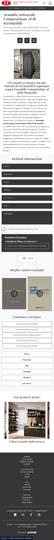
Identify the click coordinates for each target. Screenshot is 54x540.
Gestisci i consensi (24, 538)
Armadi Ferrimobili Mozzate (27, 329)
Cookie (11, 538)
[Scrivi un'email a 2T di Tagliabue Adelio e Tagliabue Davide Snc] (23, 514)
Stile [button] (27, 366)
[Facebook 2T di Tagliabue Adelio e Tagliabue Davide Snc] (31, 514)
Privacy (4, 538)
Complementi (27, 497)
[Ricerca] (44, 3)
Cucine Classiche (27, 472)
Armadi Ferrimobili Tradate (27, 324)
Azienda (27, 457)
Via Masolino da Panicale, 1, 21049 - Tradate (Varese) (27, 511)
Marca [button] (27, 354)
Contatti (27, 464)
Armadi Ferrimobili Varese (26, 346)
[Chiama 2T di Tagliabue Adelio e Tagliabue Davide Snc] (15, 514)
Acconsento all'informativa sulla (22, 229)
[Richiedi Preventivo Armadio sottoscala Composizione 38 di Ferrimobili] (20, 40)
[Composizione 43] (5, 40)
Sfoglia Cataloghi (27, 461)
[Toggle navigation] (50, 3)
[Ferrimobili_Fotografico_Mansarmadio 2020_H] (14, 293)
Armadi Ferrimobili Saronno (27, 340)
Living (27, 474)
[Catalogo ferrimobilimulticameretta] (39, 293)
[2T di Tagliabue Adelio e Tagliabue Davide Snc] (6, 3)
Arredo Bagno (27, 502)
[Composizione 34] (48, 40)
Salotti (27, 477)
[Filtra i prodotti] (27, 40)
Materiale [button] (27, 360)
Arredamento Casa (20, 8)
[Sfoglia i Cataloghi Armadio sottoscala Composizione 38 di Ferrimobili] (34, 40)
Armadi (30, 8)
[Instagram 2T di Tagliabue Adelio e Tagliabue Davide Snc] (39, 514)
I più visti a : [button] (27, 383)
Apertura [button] (27, 377)
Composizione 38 (40, 8)
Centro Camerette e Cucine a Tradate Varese (26, 3)
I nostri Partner (27, 459)
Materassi (27, 495)
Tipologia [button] (27, 372)
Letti (27, 482)
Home (10, 8)
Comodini (27, 489)
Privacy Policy (34, 229)
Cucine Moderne (27, 469)
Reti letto (27, 500)
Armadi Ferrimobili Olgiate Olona (27, 335)
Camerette (27, 487)
